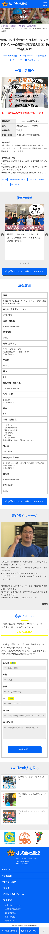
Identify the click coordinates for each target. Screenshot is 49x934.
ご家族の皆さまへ (11, 913)
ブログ (6, 888)
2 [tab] (23, 263)
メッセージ (17, 60)
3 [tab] (26, 263)
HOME (5, 26)
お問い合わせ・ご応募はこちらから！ (26, 271)
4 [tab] (28, 263)
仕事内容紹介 (11, 56)
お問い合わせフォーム (13, 894)
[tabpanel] (24, 232)
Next (46, 235)
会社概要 (7, 876)
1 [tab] (20, 263)
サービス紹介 (9, 882)
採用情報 (13, 26)
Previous (2, 235)
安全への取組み (10, 917)
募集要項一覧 (9, 921)
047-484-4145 (25, 632)
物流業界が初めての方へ (13, 909)
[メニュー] (45, 4)
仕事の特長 (28, 56)
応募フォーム (33, 60)
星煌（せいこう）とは (13, 905)
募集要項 (22, 26)
